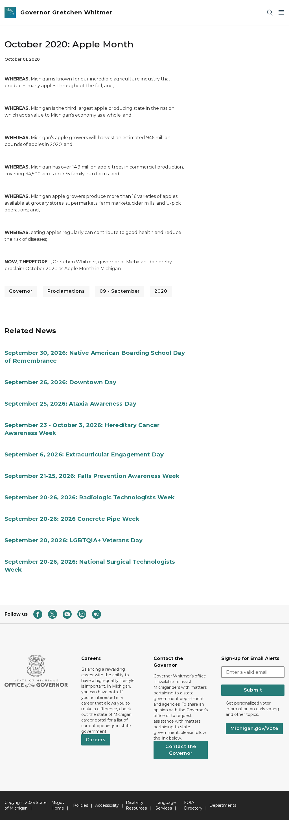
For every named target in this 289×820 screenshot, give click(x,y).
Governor (20, 291)
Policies (80, 805)
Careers (96, 739)
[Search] (269, 12)
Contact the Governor (180, 750)
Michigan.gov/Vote (254, 728)
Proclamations (66, 291)
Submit (253, 690)
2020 (160, 291)
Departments (222, 805)
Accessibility (107, 805)
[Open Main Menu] (281, 12)
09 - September (120, 291)
